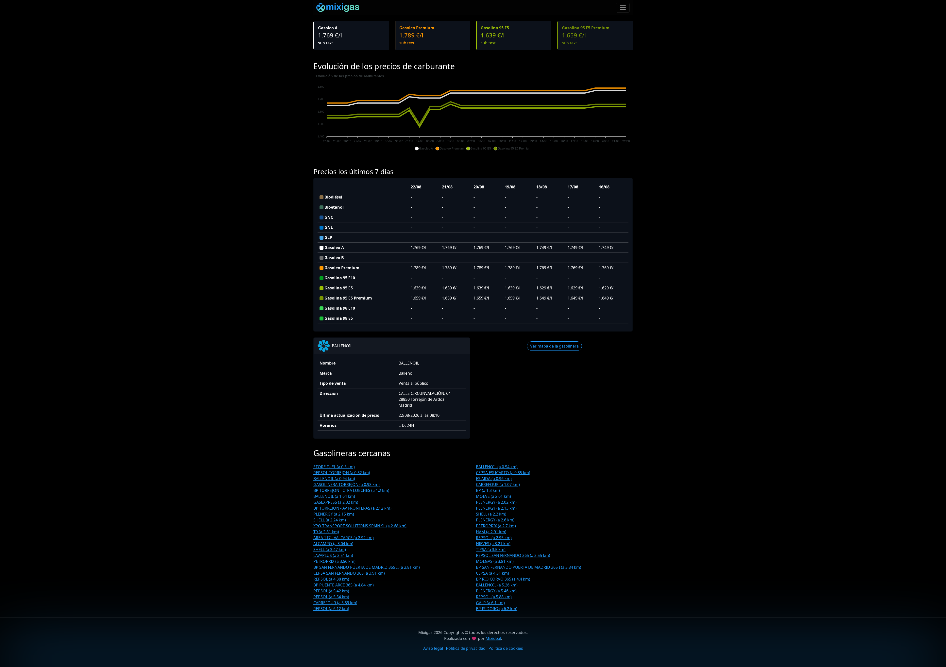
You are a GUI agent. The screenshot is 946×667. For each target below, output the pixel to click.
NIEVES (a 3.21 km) (493, 543)
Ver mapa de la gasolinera (554, 346)
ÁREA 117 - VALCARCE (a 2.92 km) (343, 537)
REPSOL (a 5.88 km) (494, 597)
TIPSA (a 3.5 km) (491, 549)
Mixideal (493, 638)
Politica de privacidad (466, 648)
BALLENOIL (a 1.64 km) (334, 496)
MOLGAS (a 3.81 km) (495, 561)
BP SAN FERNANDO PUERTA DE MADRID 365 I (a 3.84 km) (528, 567)
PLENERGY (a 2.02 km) (496, 502)
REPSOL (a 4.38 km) (331, 579)
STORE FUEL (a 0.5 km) (334, 466)
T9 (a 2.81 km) (326, 531)
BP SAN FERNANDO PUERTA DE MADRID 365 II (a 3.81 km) (366, 567)
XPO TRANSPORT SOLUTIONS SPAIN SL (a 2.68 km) (359, 526)
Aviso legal (433, 648)
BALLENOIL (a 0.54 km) (497, 466)
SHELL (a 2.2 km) (491, 514)
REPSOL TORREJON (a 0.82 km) (341, 472)
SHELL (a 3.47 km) (329, 549)
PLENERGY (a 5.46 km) (496, 591)
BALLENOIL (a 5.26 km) (497, 585)
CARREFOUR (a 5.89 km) (335, 602)
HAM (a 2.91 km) (491, 531)
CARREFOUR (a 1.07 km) (498, 484)
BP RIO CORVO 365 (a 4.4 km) (503, 579)
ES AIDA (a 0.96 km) (494, 478)
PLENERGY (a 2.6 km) (495, 520)
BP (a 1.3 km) (488, 490)
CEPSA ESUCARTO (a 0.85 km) (503, 472)
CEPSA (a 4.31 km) (492, 573)
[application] (473, 112)
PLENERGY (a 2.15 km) (333, 514)
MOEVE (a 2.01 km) (493, 496)
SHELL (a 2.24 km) (329, 520)
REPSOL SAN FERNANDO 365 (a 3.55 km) (513, 555)
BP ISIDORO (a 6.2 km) (496, 608)
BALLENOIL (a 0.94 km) (334, 478)
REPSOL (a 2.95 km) (494, 537)
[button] (424, 148)
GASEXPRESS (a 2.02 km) (335, 502)
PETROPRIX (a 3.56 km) (334, 561)
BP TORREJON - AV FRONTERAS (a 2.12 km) (352, 508)
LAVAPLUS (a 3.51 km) (333, 555)
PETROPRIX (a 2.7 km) (496, 526)
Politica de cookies (506, 648)
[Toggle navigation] (623, 8)
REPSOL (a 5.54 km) (331, 597)
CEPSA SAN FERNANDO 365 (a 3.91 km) (349, 573)
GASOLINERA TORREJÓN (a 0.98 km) (346, 484)
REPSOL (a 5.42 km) (331, 591)
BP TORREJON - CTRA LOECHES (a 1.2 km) (351, 490)
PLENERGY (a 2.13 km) (496, 508)
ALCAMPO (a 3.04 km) (333, 543)
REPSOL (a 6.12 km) (331, 608)
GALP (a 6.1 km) (490, 602)
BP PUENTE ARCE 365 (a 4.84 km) (343, 585)
